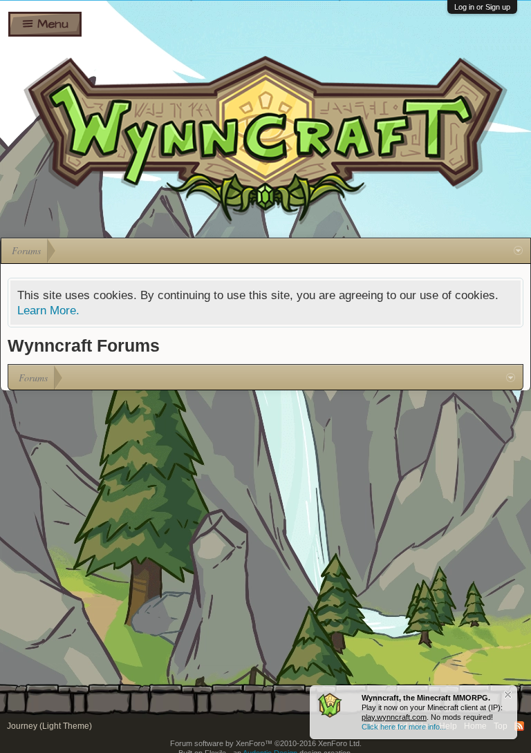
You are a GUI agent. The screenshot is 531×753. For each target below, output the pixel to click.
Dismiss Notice (508, 694)
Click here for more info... (404, 727)
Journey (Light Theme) (49, 726)
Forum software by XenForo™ (266, 743)
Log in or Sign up (482, 7)
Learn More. (48, 310)
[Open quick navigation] (518, 251)
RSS (519, 726)
